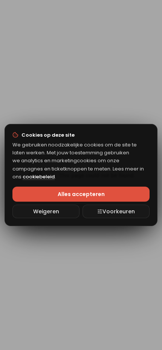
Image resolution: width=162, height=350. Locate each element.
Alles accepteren (81, 194)
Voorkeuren (118, 211)
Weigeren (46, 211)
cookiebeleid (39, 176)
